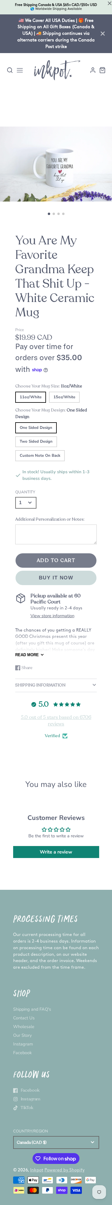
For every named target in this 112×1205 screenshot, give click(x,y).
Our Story (22, 1035)
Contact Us (24, 1018)
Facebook (22, 1053)
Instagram (23, 1044)
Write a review (56, 852)
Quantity (25, 492)
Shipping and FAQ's (32, 1009)
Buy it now (56, 578)
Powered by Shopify (65, 1170)
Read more (27, 655)
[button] (49, 214)
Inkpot (36, 1170)
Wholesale (23, 1027)
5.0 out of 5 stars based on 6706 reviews (56, 720)
